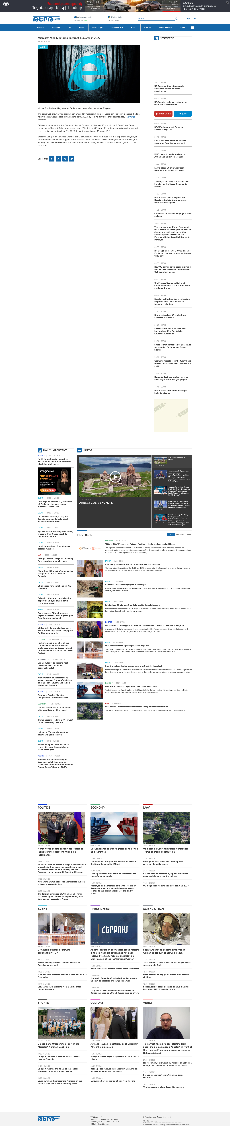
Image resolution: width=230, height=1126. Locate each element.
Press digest (101, 908)
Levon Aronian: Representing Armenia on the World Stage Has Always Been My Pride (60, 1082)
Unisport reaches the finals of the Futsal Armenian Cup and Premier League (58, 1070)
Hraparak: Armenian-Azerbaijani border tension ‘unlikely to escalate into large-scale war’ (114, 979)
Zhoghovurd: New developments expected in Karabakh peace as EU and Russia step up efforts (115, 991)
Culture (97, 1002)
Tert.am (46, 19)
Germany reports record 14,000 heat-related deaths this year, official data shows (172, 363)
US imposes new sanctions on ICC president (54, 587)
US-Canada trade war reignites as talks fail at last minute (170, 103)
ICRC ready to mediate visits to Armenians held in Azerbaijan (169, 155)
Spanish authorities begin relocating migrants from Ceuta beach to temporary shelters (172, 301)
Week (189, 534)
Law (39, 555)
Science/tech (43, 659)
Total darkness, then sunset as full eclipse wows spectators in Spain (167, 963)
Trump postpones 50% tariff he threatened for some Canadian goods (113, 874)
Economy (42, 639)
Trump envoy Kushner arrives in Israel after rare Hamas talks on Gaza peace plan (53, 747)
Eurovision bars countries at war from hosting (113, 1081)
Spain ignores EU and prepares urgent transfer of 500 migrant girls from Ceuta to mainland (55, 615)
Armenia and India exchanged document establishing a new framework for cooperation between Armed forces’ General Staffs (55, 763)
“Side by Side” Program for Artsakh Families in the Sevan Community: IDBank (171, 184)
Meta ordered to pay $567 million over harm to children (166, 975)
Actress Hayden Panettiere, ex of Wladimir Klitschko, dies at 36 (114, 1045)
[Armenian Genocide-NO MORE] (115, 477)
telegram (65, 159)
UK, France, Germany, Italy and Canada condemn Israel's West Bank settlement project (172, 285)
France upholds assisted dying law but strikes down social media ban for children (165, 874)
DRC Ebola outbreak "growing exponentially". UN (168, 128)
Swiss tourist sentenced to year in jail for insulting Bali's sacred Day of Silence (172, 347)
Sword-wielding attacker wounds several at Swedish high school (170, 141)
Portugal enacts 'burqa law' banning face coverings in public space (55, 559)
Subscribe (165, 113)
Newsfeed (167, 38)
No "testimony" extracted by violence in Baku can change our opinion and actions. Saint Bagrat (167, 1064)
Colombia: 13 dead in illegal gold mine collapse (173, 214)
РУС (195, 19)
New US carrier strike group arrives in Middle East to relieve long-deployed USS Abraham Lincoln (172, 269)
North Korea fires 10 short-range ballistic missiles (170, 391)
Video (147, 1002)
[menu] (193, 27)
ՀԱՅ (188, 19)
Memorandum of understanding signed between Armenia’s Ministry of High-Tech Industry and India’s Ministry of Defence (55, 681)
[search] (176, 18)
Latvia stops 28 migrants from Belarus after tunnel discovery (169, 169)
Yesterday (180, 534)
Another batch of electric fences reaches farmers (115, 968)
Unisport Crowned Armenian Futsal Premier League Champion (59, 1057)
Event (43, 47)
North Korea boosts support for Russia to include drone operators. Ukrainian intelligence (171, 200)
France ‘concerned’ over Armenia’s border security (163, 1076)
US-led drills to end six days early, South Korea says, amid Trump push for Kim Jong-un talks (55, 630)
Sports (43, 1002)
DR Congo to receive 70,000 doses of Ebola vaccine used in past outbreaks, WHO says (172, 253)
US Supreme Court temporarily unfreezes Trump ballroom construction (169, 88)
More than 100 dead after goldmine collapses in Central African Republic (55, 573)
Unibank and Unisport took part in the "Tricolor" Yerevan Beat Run (58, 1045)
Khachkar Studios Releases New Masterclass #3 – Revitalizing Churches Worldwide (170, 331)
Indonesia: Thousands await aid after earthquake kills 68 (53, 733)
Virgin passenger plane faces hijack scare (163, 1087)
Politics (41, 455)
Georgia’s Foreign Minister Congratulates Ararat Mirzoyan (53, 696)
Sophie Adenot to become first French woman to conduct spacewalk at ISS (53, 665)
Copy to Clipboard (71, 159)
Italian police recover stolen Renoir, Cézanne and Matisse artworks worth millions (115, 1070)
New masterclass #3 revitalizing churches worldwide (170, 316)
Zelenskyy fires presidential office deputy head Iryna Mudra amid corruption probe (54, 600)
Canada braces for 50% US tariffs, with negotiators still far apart (54, 708)
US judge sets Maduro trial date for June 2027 (166, 885)
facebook (51, 159)
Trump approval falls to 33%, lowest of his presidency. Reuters (55, 721)
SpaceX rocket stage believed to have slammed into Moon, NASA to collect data (166, 987)
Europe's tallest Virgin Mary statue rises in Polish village (115, 1057)
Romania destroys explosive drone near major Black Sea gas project (171, 378)
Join (184, 113)
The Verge (130, 117)
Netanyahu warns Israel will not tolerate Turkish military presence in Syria (61, 882)
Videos (87, 450)
